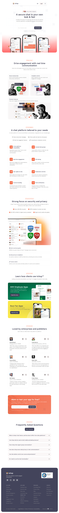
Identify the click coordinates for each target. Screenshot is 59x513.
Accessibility (37, 508)
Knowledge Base (37, 487)
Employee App (23, 487)
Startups (22, 502)
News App (22, 491)
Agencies (22, 499)
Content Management (10, 493)
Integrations (8, 501)
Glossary (35, 497)
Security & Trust (37, 495)
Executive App (23, 489)
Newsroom (48, 489)
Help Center (36, 501)
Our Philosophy (49, 491)
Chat (7, 497)
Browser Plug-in (9, 503)
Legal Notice (21, 508)
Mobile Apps (8, 489)
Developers (36, 499)
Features (8, 487)
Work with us (49, 493)
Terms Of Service (29, 508)
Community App (23, 493)
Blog (34, 491)
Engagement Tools (10, 499)
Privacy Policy (36, 489)
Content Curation (9, 495)
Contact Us (48, 495)
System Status (37, 503)
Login (41, 3)
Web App (8, 491)
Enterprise (22, 496)
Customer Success (37, 493)
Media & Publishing (24, 500)
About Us (48, 487)
